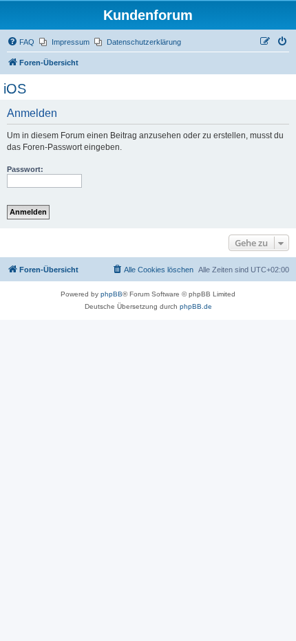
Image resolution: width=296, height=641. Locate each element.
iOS (14, 88)
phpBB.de (196, 306)
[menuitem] (20, 42)
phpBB (112, 294)
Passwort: (25, 169)
